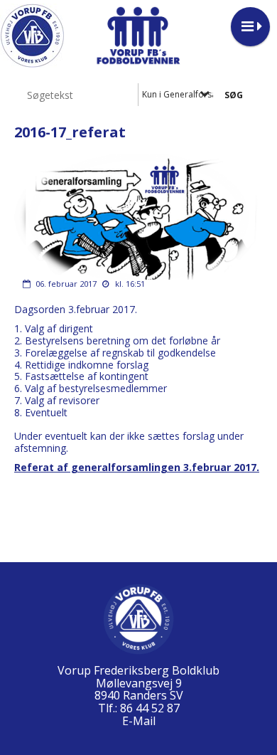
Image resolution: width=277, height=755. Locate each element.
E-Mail (139, 721)
